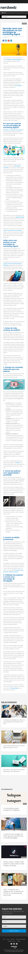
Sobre (8, 939)
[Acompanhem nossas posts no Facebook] (11, 944)
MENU (4, 12)
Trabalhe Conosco (11, 941)
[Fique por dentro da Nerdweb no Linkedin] (16, 944)
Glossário (13, 939)
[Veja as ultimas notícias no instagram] (6, 41)
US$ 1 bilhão (18, 85)
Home (4, 939)
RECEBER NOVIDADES (14, 930)
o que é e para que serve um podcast (12, 230)
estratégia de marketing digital (13, 59)
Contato (18, 941)
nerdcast (17, 462)
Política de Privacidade (20, 939)
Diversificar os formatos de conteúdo (12, 130)
